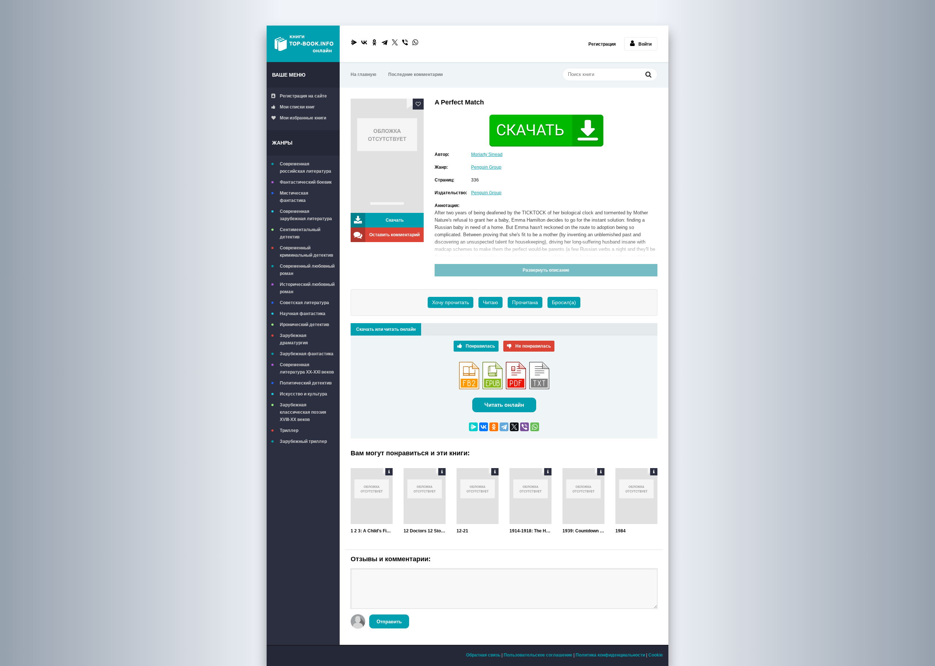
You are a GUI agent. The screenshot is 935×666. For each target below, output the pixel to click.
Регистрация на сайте (303, 96)
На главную (363, 74)
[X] (394, 42)
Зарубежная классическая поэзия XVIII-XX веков (303, 412)
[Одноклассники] (374, 42)
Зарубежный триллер (303, 441)
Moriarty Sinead (487, 154)
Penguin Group (486, 167)
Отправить (389, 621)
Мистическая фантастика (294, 197)
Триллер (289, 430)
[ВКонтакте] (364, 42)
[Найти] (648, 75)
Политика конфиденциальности (610, 655)
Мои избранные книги (303, 117)
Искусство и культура (303, 394)
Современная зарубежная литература (306, 215)
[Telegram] (384, 42)
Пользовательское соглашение (538, 655)
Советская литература (304, 302)
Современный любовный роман (307, 270)
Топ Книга (303, 44)
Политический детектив (306, 383)
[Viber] (405, 42)
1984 (620, 530)
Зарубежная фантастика (306, 353)
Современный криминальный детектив (306, 251)
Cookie (655, 655)
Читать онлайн (504, 405)
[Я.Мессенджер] (354, 42)
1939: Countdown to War (583, 530)
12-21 (462, 530)
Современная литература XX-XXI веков (307, 368)
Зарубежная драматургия (294, 339)
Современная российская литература (305, 167)
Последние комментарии (415, 74)
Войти (645, 44)
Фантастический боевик (306, 182)
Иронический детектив (304, 324)
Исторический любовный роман (307, 288)
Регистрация (602, 44)
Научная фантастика (302, 313)
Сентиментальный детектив (300, 233)
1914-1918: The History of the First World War (531, 530)
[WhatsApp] (415, 42)
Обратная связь (483, 655)
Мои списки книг (297, 107)
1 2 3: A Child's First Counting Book (372, 530)
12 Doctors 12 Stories (425, 530)
